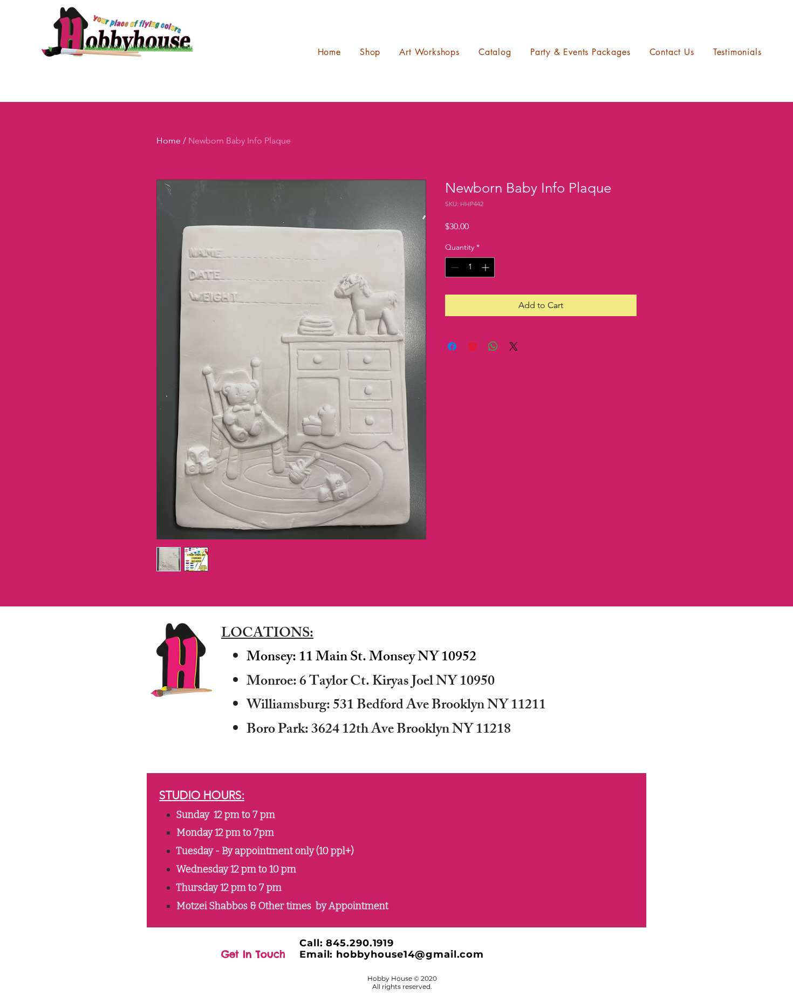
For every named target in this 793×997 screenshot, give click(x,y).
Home (168, 140)
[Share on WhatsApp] (493, 346)
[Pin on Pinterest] (472, 346)
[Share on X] (513, 346)
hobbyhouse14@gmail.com (410, 954)
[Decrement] (453, 267)
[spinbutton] (470, 267)
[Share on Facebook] (452, 346)
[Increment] (486, 267)
